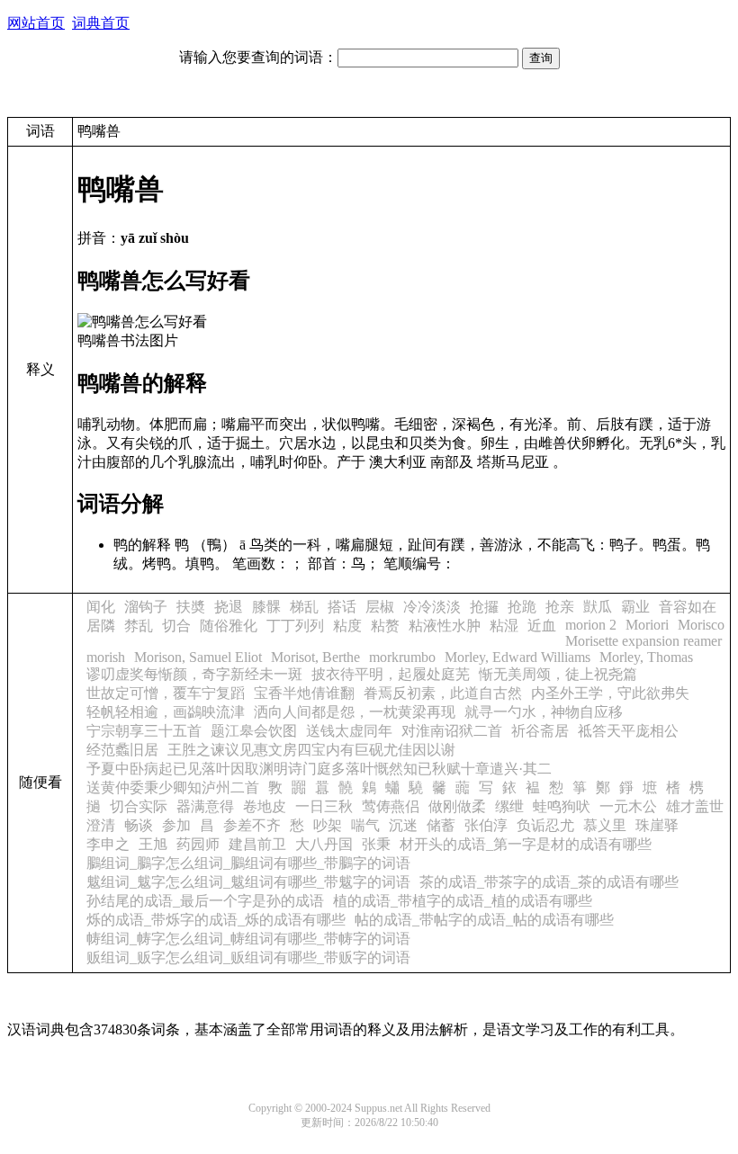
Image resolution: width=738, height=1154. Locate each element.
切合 (176, 625)
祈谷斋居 (540, 730)
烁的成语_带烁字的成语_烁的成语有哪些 (216, 919)
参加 (176, 825)
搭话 (342, 606)
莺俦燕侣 (390, 806)
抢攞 (484, 606)
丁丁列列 (295, 625)
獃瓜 (597, 606)
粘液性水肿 (445, 625)
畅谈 (138, 825)
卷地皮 (264, 806)
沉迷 (403, 825)
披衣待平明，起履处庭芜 (390, 674)
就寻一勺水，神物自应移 (543, 712)
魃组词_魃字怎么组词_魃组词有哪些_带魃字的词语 (248, 882)
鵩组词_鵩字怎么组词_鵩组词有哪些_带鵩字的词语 (248, 863)
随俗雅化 (228, 625)
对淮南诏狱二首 (451, 730)
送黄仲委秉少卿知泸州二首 (172, 787)
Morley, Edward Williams (517, 657)
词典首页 (101, 23)
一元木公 (628, 806)
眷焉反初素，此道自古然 (443, 693)
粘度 (347, 625)
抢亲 (559, 606)
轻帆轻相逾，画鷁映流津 (165, 712)
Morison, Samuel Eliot (198, 657)
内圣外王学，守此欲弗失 (610, 693)
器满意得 (205, 806)
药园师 (198, 844)
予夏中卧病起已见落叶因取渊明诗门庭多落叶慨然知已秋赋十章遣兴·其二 (319, 768)
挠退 (228, 606)
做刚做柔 (457, 806)
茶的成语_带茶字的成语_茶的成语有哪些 (549, 882)
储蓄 (441, 825)
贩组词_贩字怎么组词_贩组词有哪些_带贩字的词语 (248, 957)
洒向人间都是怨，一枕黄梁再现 (354, 712)
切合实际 (138, 806)
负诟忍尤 (545, 825)
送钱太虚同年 (349, 730)
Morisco (701, 624)
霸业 (635, 606)
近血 (541, 625)
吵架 (327, 825)
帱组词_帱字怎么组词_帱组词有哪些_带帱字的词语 (248, 938)
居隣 (100, 625)
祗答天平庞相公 (628, 730)
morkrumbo (402, 657)
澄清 (100, 825)
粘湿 (504, 625)
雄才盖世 (695, 806)
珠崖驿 (657, 825)
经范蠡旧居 (122, 749)
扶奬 (190, 606)
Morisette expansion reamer (643, 641)
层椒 (379, 606)
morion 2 (590, 624)
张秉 (376, 844)
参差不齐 (252, 825)
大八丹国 (324, 844)
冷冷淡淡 (432, 606)
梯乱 (304, 606)
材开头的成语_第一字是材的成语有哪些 (526, 844)
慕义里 (604, 825)
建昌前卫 (257, 844)
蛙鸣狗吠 (561, 806)
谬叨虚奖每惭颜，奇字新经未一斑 (194, 674)
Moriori (647, 624)
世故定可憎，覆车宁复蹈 (165, 693)
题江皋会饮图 (254, 730)
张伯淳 (486, 825)
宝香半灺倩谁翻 (304, 693)
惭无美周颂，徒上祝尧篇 (558, 674)
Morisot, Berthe (315, 657)
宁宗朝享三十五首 (144, 730)
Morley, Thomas (646, 657)
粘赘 (385, 625)
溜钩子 (145, 606)
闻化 (100, 606)
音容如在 (687, 606)
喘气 (365, 825)
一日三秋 (324, 806)
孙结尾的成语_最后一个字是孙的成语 (205, 900)
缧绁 (509, 806)
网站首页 (36, 23)
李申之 (108, 844)
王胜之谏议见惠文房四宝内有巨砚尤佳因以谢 (311, 749)
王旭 (153, 844)
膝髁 (266, 606)
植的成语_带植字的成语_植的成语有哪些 (462, 900)
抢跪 (522, 606)
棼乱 (138, 625)
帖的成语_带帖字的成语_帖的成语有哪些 (484, 919)
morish (105, 657)
